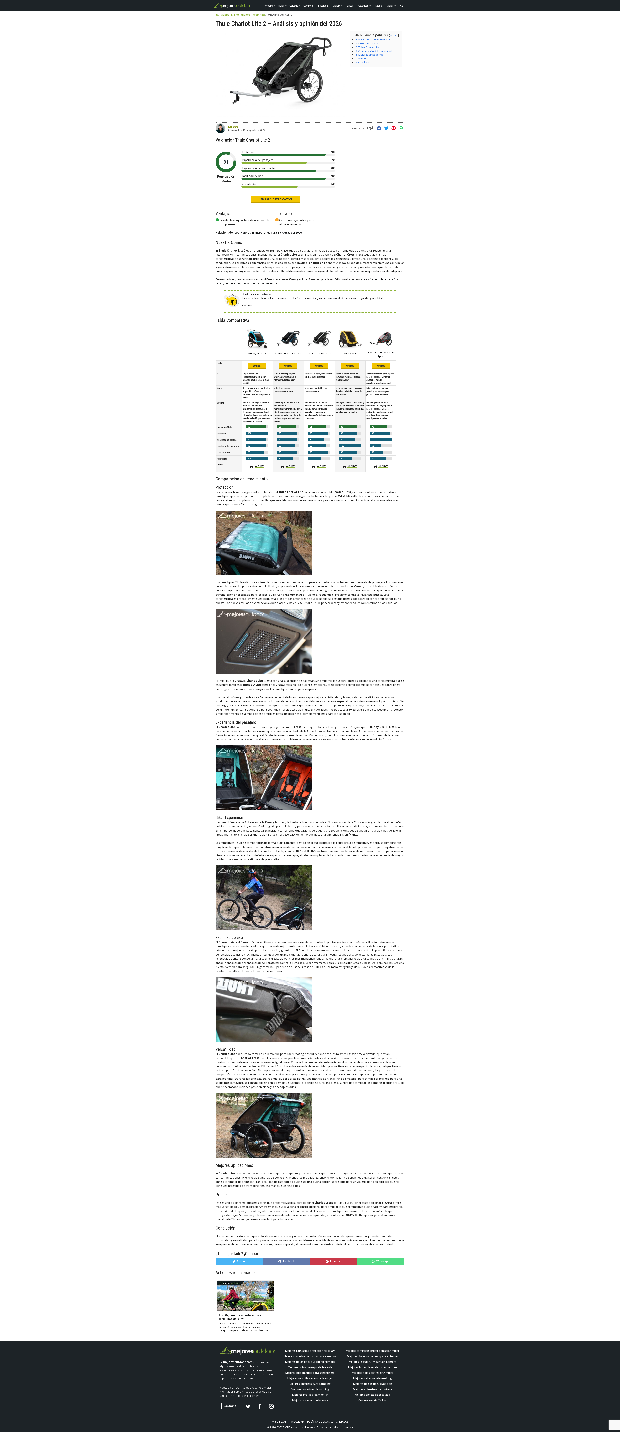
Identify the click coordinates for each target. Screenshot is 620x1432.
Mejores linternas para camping (310, 1383)
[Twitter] (386, 129)
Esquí (350, 5)
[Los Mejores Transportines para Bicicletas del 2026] (245, 1296)
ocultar (393, 35)
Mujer (281, 5)
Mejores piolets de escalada (372, 1394)
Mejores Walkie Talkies (372, 1400)
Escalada (323, 5)
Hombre (268, 5)
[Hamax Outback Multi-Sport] (381, 338)
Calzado (293, 5)
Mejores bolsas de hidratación (372, 1383)
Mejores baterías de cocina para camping (309, 1356)
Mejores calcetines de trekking (372, 1378)
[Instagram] (271, 1406)
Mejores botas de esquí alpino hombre (310, 1362)
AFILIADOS (342, 1421)
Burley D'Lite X (257, 353)
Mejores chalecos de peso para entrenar (372, 1356)
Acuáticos (363, 5)
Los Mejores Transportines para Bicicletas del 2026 (268, 232)
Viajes (390, 5)
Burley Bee (350, 353)
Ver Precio (257, 365)
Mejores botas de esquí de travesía (310, 1367)
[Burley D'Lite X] (257, 339)
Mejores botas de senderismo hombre (372, 1367)
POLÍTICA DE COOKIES (320, 1421)
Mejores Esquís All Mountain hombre (372, 1362)
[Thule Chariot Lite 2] (319, 339)
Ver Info (259, 466)
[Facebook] (379, 129)
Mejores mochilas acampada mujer (310, 1378)
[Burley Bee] (350, 339)
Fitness (378, 5)
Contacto (229, 1406)
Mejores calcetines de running (310, 1389)
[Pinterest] (393, 129)
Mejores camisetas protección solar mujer (372, 1351)
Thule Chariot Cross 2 (288, 353)
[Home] (218, 14)
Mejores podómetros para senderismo (310, 1372)
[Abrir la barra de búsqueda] (401, 6)
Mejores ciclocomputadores (310, 1400)
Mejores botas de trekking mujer (372, 1372)
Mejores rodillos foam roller (310, 1394)
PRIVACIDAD (297, 1421)
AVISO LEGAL (279, 1421)
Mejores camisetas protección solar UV (310, 1351)
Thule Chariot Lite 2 (319, 353)
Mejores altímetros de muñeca (372, 1389)
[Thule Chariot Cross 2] (288, 339)
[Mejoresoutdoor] (232, 5)
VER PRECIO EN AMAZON (275, 199)
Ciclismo (337, 5)
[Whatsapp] (401, 129)
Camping (308, 5)
